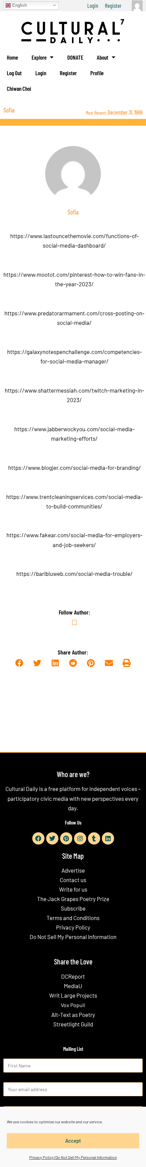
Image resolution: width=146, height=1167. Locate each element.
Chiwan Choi (19, 88)
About (102, 57)
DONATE (75, 57)
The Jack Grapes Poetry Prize (73, 898)
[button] (19, 663)
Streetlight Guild (73, 1024)
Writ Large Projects (73, 995)
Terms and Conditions (73, 917)
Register (113, 5)
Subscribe (73, 908)
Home (12, 57)
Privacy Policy (73, 927)
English (19, 4)
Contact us (73, 879)
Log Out (14, 72)
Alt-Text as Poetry (73, 1014)
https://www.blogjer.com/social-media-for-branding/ (74, 467)
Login (92, 5)
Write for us (73, 889)
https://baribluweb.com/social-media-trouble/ (74, 573)
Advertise (73, 870)
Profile (97, 72)
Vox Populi (73, 1005)
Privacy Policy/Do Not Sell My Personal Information (73, 1157)
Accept (73, 1141)
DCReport (73, 976)
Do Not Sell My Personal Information (73, 936)
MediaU (73, 985)
